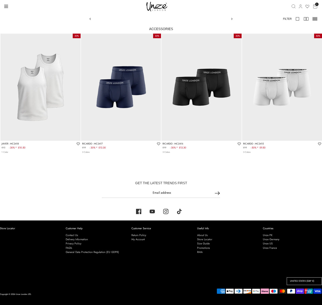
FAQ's (69, 248)
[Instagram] (165, 211)
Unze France (270, 248)
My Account (138, 239)
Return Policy (138, 235)
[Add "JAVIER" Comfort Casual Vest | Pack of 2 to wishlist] (78, 144)
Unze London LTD (23, 294)
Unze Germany (271, 239)
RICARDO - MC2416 (173, 143)
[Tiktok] (179, 211)
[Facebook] (138, 211)
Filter (287, 18)
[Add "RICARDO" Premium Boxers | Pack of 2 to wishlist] (158, 144)
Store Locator (7, 228)
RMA (200, 252)
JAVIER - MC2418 (10, 143)
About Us (202, 235)
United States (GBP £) (302, 281)
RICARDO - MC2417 (92, 143)
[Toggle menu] (6, 6)
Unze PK (267, 235)
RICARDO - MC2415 (253, 143)
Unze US (268, 243)
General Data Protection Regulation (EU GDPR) (92, 252)
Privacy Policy (73, 243)
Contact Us (72, 235)
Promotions (203, 248)
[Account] (300, 6)
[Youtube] (152, 211)
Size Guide (203, 243)
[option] (40, 87)
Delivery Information (77, 239)
